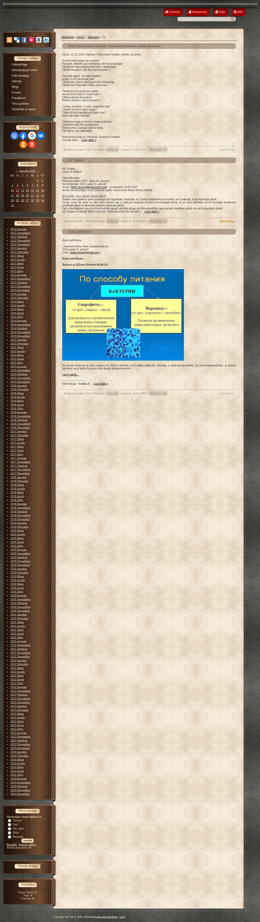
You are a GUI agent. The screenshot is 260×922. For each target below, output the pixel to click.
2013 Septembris (20, 278)
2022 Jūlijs (16, 683)
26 (22, 200)
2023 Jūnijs (17, 725)
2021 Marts (17, 622)
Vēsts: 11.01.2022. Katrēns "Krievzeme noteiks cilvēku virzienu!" (115, 46)
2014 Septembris (20, 324)
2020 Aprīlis (17, 580)
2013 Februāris (19, 251)
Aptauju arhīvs (27, 844)
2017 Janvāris (18, 431)
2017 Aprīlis (17, 442)
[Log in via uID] (14, 135)
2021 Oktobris (18, 648)
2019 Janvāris (18, 522)
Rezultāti (12, 844)
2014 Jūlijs (16, 316)
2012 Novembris (20, 240)
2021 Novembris (20, 652)
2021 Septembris (20, 644)
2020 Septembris (20, 599)
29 (37, 200)
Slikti (16, 832)
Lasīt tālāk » (88, 139)
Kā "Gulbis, (76, 160)
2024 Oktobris (18, 786)
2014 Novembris (20, 332)
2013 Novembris (20, 286)
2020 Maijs (17, 583)
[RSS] (9, 40)
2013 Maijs (17, 263)
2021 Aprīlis (17, 625)
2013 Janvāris (18, 248)
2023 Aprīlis (17, 717)
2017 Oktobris (18, 465)
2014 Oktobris (18, 328)
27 (27, 200)
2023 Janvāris (18, 706)
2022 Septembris (20, 690)
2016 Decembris (20, 427)
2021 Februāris (19, 618)
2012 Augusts (18, 229)
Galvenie (67, 37)
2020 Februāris (19, 572)
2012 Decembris (20, 244)
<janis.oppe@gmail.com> (85, 252)
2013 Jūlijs (16, 270)
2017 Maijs (17, 446)
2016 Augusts (18, 412)
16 (42, 190)
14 (32, 190)
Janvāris (93, 37)
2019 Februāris (19, 526)
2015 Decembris (20, 381)
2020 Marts (17, 576)
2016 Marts (17, 393)
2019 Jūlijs (16, 545)
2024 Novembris (20, 789)
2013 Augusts (18, 274)
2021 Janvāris (18, 614)
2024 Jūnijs (17, 770)
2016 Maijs (17, 400)
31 (12, 205)
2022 (80, 37)
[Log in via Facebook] (23, 135)
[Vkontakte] (39, 40)
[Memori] (31, 40)
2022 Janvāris (18, 660)
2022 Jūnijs (17, 679)
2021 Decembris (20, 656)
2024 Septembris (20, 782)
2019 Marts (17, 530)
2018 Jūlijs (16, 499)
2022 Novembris (20, 698)
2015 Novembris (20, 377)
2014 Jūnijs (17, 312)
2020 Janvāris (18, 568)
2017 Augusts (18, 457)
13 (27, 190)
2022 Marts (17, 667)
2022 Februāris (19, 664)
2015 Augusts (18, 366)
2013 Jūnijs (17, 267)
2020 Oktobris (18, 602)
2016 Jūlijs (16, 408)
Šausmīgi (18, 836)
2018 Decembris (20, 519)
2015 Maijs (17, 354)
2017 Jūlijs (16, 454)
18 (17, 195)
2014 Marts (17, 301)
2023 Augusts (18, 732)
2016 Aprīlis (17, 396)
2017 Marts (17, 438)
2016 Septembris (20, 415)
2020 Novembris (20, 606)
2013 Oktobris (18, 282)
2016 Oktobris (18, 419)
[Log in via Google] (32, 136)
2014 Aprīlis (17, 305)
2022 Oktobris (18, 694)
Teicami (17, 820)
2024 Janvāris (18, 751)
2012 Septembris (20, 232)
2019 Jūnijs (17, 541)
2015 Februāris (19, 343)
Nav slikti (18, 828)
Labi (15, 824)
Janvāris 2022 (28, 170)
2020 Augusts (18, 595)
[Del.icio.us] (17, 40)
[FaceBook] (24, 40)
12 (22, 190)
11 (17, 190)
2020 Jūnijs (17, 587)
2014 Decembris (20, 335)
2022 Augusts (18, 686)
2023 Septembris (20, 736)
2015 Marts (17, 347)
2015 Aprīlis (17, 351)
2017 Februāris (19, 435)
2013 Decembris (20, 290)
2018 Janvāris (18, 477)
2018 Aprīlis (17, 488)
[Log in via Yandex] (32, 144)
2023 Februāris (19, 709)
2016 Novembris (20, 423)
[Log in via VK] (41, 135)
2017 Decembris (20, 473)
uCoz (122, 916)
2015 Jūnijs (17, 358)
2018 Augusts (18, 503)
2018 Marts (17, 484)
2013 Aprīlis (17, 259)
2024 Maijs (17, 767)
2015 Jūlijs (16, 362)
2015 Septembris (20, 370)
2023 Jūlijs (16, 728)
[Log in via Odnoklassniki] (23, 144)
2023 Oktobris (18, 740)
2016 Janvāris (18, 385)
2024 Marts (17, 759)
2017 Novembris (20, 469)
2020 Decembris (20, 610)
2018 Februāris (19, 480)
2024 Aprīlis (17, 763)
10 (12, 190)
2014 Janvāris (18, 293)
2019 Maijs (17, 538)
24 (12, 200)
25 (17, 200)
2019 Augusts (18, 549)
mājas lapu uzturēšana (106, 916)
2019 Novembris (20, 561)
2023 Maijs (17, 721)
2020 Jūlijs (16, 591)
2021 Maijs (17, 629)
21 (32, 195)
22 (37, 195)
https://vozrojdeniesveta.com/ (89, 187)
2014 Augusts (18, 320)
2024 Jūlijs (16, 774)
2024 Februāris (19, 755)
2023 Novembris (20, 744)
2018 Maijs (17, 492)
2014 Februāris (19, 297)
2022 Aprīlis (17, 671)
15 (37, 190)
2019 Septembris (20, 553)
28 (32, 200)
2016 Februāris (19, 389)
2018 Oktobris (18, 511)
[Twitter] (46, 40)
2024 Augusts (18, 778)
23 (42, 195)
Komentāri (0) (158, 149)
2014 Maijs (17, 309)
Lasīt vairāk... (70, 374)
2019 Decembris (20, 564)
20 (27, 195)
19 (22, 195)
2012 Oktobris (18, 236)
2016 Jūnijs (17, 404)
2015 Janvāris (18, 339)
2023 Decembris (20, 748)
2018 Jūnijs (17, 496)
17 (12, 195)
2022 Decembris (20, 702)
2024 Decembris (20, 793)
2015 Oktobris (18, 374)
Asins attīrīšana (79, 232)
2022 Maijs (17, 675)
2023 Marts (17, 713)
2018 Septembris (20, 507)
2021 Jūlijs (16, 637)
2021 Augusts (18, 641)
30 (42, 200)
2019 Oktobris (18, 557)
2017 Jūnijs (17, 450)
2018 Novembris (20, 515)
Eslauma (112, 149)
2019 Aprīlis (17, 534)
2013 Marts (17, 255)
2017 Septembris (20, 461)
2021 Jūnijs (17, 633)
